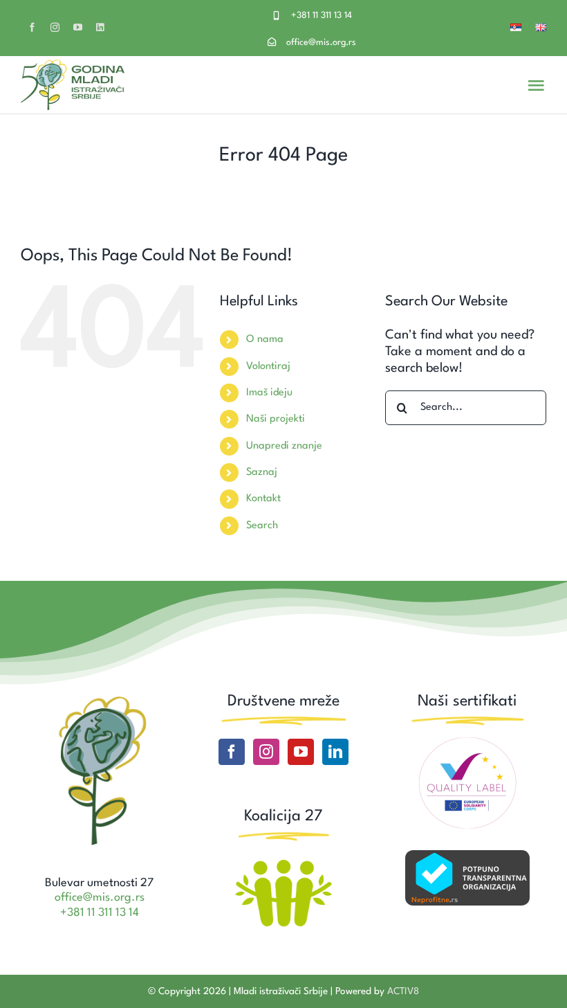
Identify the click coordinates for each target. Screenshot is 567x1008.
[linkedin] (100, 27)
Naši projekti (275, 419)
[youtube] (77, 27)
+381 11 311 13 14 (321, 15)
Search (262, 526)
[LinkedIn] (335, 752)
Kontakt (263, 499)
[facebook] (32, 27)
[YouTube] (301, 752)
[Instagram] (266, 752)
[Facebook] (232, 752)
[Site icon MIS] (99, 698)
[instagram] (54, 27)
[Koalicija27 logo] (283, 861)
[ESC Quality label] (467, 742)
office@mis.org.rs (321, 42)
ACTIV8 (403, 991)
